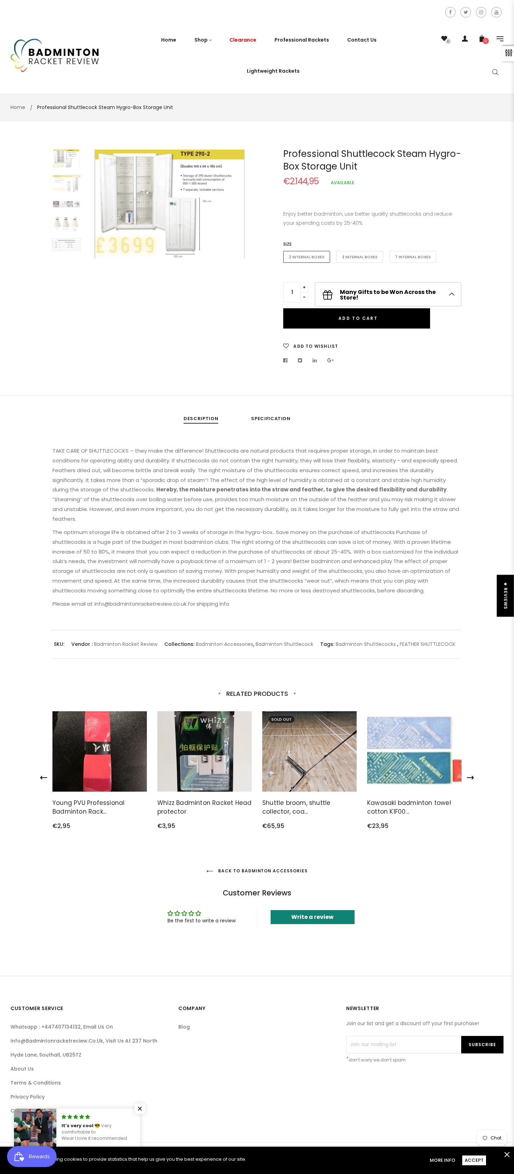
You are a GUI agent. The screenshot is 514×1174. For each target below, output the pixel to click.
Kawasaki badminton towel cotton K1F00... (409, 807)
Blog (184, 1026)
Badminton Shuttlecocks (365, 644)
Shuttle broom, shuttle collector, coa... (296, 807)
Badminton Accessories (224, 644)
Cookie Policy (27, 1110)
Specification (270, 418)
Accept (474, 1160)
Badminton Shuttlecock (284, 644)
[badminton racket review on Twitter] (466, 12)
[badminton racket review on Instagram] (481, 12)
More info (442, 1160)
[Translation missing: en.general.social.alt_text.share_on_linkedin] (315, 360)
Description (201, 418)
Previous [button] (98, 217)
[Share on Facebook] (287, 360)
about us (22, 1068)
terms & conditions (35, 1082)
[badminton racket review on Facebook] (450, 12)
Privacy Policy (27, 1096)
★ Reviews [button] (506, 595)
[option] (169, 204)
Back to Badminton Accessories (262, 871)
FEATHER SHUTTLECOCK (427, 644)
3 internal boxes (360, 257)
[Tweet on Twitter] (300, 360)
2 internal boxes (306, 257)
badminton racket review (125, 644)
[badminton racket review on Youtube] (496, 12)
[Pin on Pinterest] (330, 360)
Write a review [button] (312, 917)
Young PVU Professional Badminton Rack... (88, 807)
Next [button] (241, 217)
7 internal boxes (413, 257)
